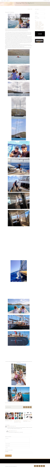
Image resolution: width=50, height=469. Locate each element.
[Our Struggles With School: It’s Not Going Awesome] (7, 415)
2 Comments (17, 402)
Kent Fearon (8, 425)
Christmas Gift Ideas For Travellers (15, 420)
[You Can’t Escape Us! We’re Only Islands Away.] (25, 415)
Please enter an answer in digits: (9, 449)
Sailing (43, 24)
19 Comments (8, 421)
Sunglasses (39, 26)
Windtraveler (6, 29)
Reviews (40, 24)
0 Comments (18, 421)
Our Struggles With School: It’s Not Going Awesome (7, 420)
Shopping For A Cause (37, 25)
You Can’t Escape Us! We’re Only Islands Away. (25, 418)
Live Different (36, 24)
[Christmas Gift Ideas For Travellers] (16, 415)
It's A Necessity (7, 402)
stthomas (36, 26)
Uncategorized (14, 402)
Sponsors (42, 25)
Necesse (9, 430)
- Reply (15, 425)
